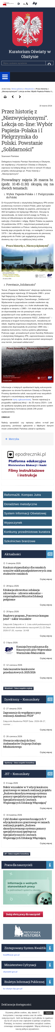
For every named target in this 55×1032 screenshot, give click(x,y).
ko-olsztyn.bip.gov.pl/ (12, 988)
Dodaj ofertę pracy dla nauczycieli (23, 914)
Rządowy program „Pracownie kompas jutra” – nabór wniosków (26, 617)
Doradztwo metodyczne (20, 504)
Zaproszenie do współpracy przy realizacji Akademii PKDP (22, 714)
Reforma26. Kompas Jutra (22, 494)
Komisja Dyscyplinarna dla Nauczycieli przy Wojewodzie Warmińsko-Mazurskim (33, 650)
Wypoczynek (13, 522)
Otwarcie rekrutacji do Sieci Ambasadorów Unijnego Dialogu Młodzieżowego (22, 743)
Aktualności (29, 89)
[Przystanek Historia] (27, 938)
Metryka (13, 438)
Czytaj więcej (46, 579)
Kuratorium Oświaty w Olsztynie (30, 54)
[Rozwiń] (5, 77)
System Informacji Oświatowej (25, 513)
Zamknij (48, 1013)
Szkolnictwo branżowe (19, 541)
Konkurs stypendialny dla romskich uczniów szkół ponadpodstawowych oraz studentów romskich (27, 570)
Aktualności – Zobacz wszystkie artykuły (18, 688)
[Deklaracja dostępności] (34, 4)
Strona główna (17, 89)
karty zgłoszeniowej (22, 399)
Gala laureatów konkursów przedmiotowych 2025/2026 (19, 670)
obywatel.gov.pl (10, 972)
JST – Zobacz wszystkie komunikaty (17, 853)
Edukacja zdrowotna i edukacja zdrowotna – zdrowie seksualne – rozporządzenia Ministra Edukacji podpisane (23, 594)
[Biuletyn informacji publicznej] (8, 4)
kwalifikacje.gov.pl (11, 955)
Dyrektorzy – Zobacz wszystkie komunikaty (19, 762)
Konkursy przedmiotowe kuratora (27, 531)
